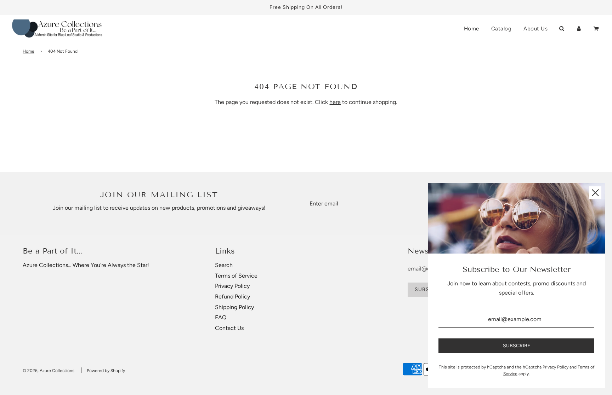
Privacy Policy (232, 286)
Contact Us (229, 328)
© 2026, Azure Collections (48, 370)
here (335, 102)
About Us (535, 28)
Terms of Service (236, 275)
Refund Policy (232, 296)
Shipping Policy (234, 307)
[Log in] (579, 28)
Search (224, 265)
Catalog (501, 28)
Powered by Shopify (106, 370)
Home (471, 28)
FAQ (220, 317)
